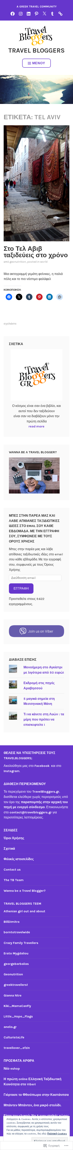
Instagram (11, 771)
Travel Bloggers (36, 50)
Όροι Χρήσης (14, 838)
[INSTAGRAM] (20, 13)
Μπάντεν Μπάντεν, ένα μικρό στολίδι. (32, 1105)
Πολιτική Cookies (57, 1133)
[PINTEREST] (36, 13)
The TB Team (14, 880)
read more (36, 426)
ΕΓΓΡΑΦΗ (21, 588)
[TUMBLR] (52, 13)
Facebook (42, 766)
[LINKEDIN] (28, 13)
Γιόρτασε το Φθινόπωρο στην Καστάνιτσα (36, 1095)
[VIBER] (60, 13)
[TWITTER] (44, 13)
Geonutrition (18, 261)
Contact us (12, 869)
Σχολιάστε (10, 323)
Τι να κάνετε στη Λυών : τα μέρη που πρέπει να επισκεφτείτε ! (44, 719)
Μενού (38, 63)
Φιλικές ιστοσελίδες (19, 859)
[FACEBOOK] (12, 13)
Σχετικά (9, 848)
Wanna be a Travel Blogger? (25, 891)
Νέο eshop (12, 1068)
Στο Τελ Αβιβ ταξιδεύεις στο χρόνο (36, 252)
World (43, 261)
